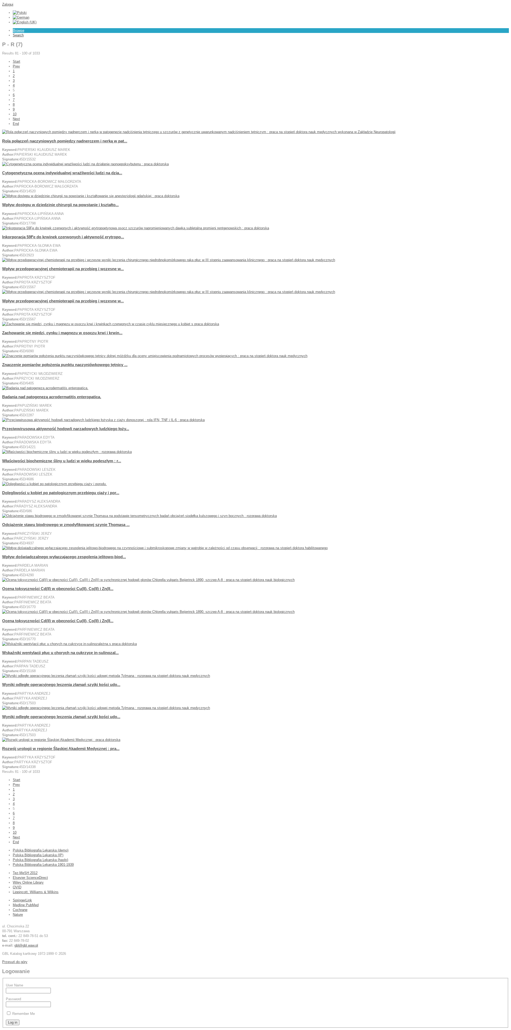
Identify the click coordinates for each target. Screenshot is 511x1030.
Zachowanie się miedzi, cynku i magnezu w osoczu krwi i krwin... (62, 332)
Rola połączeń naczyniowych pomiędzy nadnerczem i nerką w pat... (64, 141)
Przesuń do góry (14, 962)
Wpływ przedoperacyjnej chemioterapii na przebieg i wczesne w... (63, 268)
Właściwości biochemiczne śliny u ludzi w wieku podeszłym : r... (61, 461)
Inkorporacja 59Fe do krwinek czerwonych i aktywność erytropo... (63, 237)
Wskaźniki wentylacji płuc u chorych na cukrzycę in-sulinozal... (60, 652)
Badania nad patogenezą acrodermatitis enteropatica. (51, 397)
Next (16, 119)
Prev (16, 66)
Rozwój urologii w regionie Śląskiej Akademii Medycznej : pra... (60, 748)
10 (15, 114)
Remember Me (23, 1014)
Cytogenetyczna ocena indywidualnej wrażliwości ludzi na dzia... (62, 173)
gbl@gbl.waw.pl (26, 945)
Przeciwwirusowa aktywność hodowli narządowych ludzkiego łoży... (65, 428)
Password (13, 999)
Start (16, 61)
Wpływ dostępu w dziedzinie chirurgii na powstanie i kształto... (60, 204)
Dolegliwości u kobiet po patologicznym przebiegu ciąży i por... (60, 492)
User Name (14, 985)
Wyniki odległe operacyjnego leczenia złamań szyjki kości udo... (61, 684)
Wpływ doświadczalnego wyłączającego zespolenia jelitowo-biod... (64, 556)
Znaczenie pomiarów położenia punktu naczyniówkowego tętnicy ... (64, 364)
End (16, 124)
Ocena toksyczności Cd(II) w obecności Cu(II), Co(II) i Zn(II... (57, 588)
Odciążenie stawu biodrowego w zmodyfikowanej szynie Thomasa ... (66, 524)
